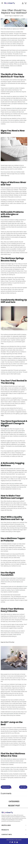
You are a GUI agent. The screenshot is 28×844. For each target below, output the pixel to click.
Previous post (6, 787)
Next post (23, 787)
